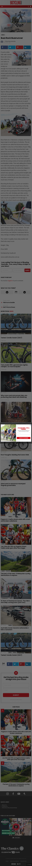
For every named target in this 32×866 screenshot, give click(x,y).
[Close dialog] (30, 425)
